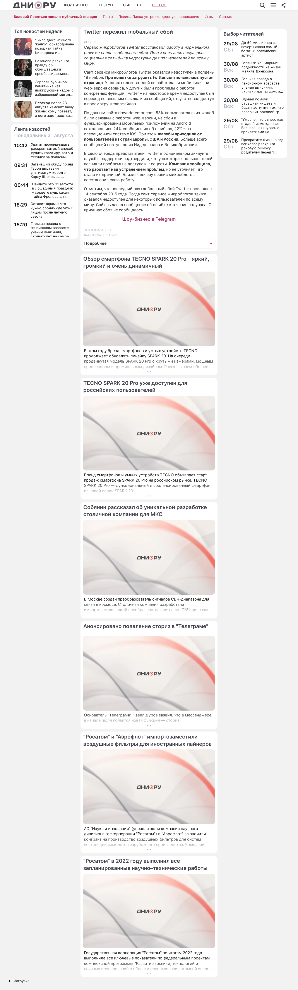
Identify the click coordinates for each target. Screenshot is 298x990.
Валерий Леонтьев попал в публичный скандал (55, 16)
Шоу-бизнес (76, 5)
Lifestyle (105, 5)
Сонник (225, 16)
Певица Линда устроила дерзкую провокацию (158, 16)
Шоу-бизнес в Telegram (149, 219)
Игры (209, 16)
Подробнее (95, 243)
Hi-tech (159, 5)
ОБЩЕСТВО (133, 5)
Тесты (108, 16)
